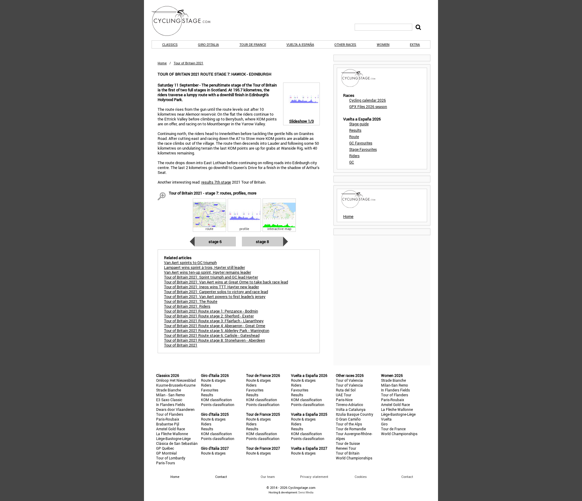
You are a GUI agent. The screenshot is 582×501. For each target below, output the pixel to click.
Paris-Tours (165, 462)
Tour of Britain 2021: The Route (190, 301)
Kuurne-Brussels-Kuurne (176, 385)
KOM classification (216, 399)
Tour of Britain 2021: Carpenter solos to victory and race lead (216, 291)
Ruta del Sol (346, 390)
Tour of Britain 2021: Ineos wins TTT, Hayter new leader (211, 286)
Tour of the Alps (349, 423)
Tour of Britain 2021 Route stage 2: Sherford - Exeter (209, 316)
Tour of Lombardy (170, 457)
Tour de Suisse (348, 443)
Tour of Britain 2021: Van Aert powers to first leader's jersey (215, 296)
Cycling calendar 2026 (367, 100)
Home (162, 63)
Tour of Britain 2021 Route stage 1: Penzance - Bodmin (211, 311)
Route (354, 136)
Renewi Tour (346, 448)
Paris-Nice (344, 399)
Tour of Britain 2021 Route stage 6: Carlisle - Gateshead (211, 335)
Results (355, 130)
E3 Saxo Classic (169, 399)
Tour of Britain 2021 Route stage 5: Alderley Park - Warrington (216, 330)
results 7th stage (216, 182)
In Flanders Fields (170, 404)
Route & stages (213, 380)
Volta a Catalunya (351, 409)
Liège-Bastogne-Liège (173, 438)
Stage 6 (215, 241)
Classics (170, 44)
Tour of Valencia (349, 380)
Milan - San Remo (170, 394)
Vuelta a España (300, 44)
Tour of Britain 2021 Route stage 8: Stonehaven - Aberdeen (214, 340)
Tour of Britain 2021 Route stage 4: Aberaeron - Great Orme (214, 325)
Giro (384, 423)
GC (351, 162)
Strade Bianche (168, 390)
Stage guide (359, 123)
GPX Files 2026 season (368, 106)
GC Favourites (360, 142)
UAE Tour (343, 394)
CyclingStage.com (185, 21)
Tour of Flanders (169, 414)
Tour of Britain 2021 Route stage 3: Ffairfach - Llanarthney (214, 320)
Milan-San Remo (394, 385)
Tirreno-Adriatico (349, 404)
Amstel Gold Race (170, 428)
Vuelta (386, 419)
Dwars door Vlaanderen (175, 409)
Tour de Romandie (351, 428)
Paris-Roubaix (167, 419)
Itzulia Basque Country (354, 414)
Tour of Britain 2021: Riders (187, 306)
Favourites (209, 390)
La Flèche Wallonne (172, 433)
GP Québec (165, 448)
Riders (354, 155)
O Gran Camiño (348, 419)
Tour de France (252, 44)
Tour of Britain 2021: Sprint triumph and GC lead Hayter (211, 277)
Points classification (217, 404)
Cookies (361, 476)
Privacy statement (314, 476)
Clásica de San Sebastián (177, 443)
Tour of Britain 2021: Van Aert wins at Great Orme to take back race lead (226, 282)
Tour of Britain (348, 453)
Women (383, 44)
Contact (407, 476)
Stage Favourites (363, 149)
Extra (415, 44)
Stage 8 (262, 241)
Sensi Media (305, 492)
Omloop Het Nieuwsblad (176, 380)
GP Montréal (166, 453)
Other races (345, 44)
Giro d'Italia (208, 44)
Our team (268, 476)
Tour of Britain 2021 (180, 345)
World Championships (354, 457)
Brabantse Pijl (167, 423)
